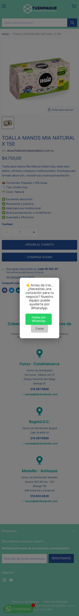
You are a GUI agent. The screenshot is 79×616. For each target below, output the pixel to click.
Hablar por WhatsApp (39, 319)
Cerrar (39, 328)
